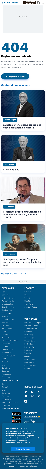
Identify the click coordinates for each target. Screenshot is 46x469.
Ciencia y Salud (8, 356)
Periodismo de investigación (8, 302)
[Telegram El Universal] (25, 392)
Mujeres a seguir (9, 298)
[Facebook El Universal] (32, 392)
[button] (29, 2)
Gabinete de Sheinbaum (7, 311)
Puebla (27, 298)
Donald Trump (8, 319)
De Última (6, 393)
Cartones (5, 334)
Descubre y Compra (32, 323)
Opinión (5, 331)
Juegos (27, 356)
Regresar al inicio (17, 76)
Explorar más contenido (12, 274)
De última (6, 368)
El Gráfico (28, 344)
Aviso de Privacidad (23, 442)
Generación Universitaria (29, 339)
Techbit (5, 362)
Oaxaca (27, 295)
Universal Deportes (10, 340)
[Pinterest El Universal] (39, 396)
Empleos (28, 332)
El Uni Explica (8, 307)
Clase (4, 384)
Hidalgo (27, 301)
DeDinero (28, 350)
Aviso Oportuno (30, 329)
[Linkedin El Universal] (25, 401)
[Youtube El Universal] (26, 396)
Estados (5, 325)
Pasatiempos (29, 359)
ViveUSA (27, 353)
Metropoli (6, 322)
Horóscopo (28, 362)
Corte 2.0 (6, 295)
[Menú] (43, 2)
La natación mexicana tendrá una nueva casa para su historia (22, 126)
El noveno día (11, 169)
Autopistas (6, 374)
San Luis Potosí (30, 307)
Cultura (5, 347)
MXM (4, 359)
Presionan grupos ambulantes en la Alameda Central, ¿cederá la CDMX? (22, 214)
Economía (6, 337)
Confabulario (7, 350)
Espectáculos (7, 344)
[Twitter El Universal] (39, 392)
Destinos (5, 371)
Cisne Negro (7, 405)
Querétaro (28, 304)
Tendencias (6, 353)
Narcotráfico (7, 328)
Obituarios (28, 335)
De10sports (29, 347)
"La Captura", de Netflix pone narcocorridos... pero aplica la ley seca (22, 262)
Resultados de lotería (30, 366)
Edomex (27, 292)
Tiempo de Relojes (10, 402)
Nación (5, 292)
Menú (4, 365)
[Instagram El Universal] (32, 396)
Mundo (5, 316)
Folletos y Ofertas (31, 326)
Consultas (6, 377)
